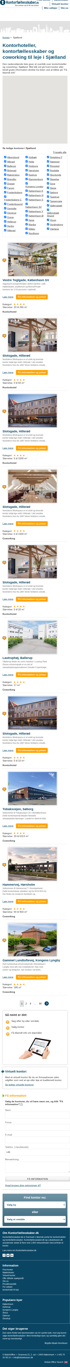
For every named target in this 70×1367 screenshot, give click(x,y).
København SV (33, 207)
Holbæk (33, 157)
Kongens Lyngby (34, 186)
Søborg (54, 192)
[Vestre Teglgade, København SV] (32, 259)
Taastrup (54, 196)
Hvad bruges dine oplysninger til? (23, 1185)
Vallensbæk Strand (53, 214)
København (8, 1304)
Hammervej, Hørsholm (19, 884)
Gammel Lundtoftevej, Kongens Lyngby (31, 960)
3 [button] (30, 1003)
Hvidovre (33, 166)
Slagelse (54, 179)
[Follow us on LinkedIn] (11, 1255)
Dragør (11, 183)
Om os (64, 8)
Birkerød (11, 170)
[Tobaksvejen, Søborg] (32, 788)
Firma (8, 1122)
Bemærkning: (12, 1159)
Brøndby (11, 179)
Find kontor (8, 1270)
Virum (53, 220)
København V (36, 211)
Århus (5, 1313)
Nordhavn (34, 233)
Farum (10, 188)
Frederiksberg (14, 192)
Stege (53, 188)
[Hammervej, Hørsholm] (32, 864)
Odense (6, 1315)
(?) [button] (21, 1104)
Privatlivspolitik (9, 1284)
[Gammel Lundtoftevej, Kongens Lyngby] (32, 939)
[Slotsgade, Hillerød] (32, 335)
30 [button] (40, 1003)
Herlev (10, 226)
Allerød (11, 161)
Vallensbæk (56, 205)
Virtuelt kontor (60, 4)
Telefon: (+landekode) (17, 1147)
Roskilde (54, 170)
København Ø (36, 215)
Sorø (52, 183)
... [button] (35, 1003)
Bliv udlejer (50, 8)
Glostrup (11, 213)
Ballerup (11, 166)
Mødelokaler (8, 1272)
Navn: (8, 1110)
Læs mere (8, 296)
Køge (31, 220)
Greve (10, 217)
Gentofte (11, 208)
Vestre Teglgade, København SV (26, 280)
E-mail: (9, 1135)
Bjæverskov (13, 175)
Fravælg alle (59, 152)
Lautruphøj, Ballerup (17, 658)
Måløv (32, 229)
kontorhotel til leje (11, 1290)
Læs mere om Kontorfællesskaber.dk (19, 1250)
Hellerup (11, 221)
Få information (37, 1179)
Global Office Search (53, 1362)
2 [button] (26, 1003)
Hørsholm (34, 170)
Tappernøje (56, 201)
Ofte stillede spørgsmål (13, 1278)
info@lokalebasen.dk (23, 1357)
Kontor (6, 37)
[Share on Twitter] (8, 1255)
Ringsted (54, 166)
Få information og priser (32, 296)
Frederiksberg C (13, 199)
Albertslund (13, 157)
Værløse (54, 229)
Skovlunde (55, 175)
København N (36, 195)
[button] (46, 1003)
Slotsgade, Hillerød (16, 355)
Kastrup (33, 175)
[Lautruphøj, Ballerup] (32, 637)
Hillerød (11, 230)
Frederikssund (15, 204)
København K (36, 191)
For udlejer (8, 1287)
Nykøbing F (56, 157)
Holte (31, 161)
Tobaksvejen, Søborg (18, 809)
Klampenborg (36, 179)
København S (36, 199)
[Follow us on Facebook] (4, 1255)
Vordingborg (56, 224)
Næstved (54, 161)
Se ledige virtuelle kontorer (19, 1084)
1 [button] (22, 1003)
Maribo (32, 224)
